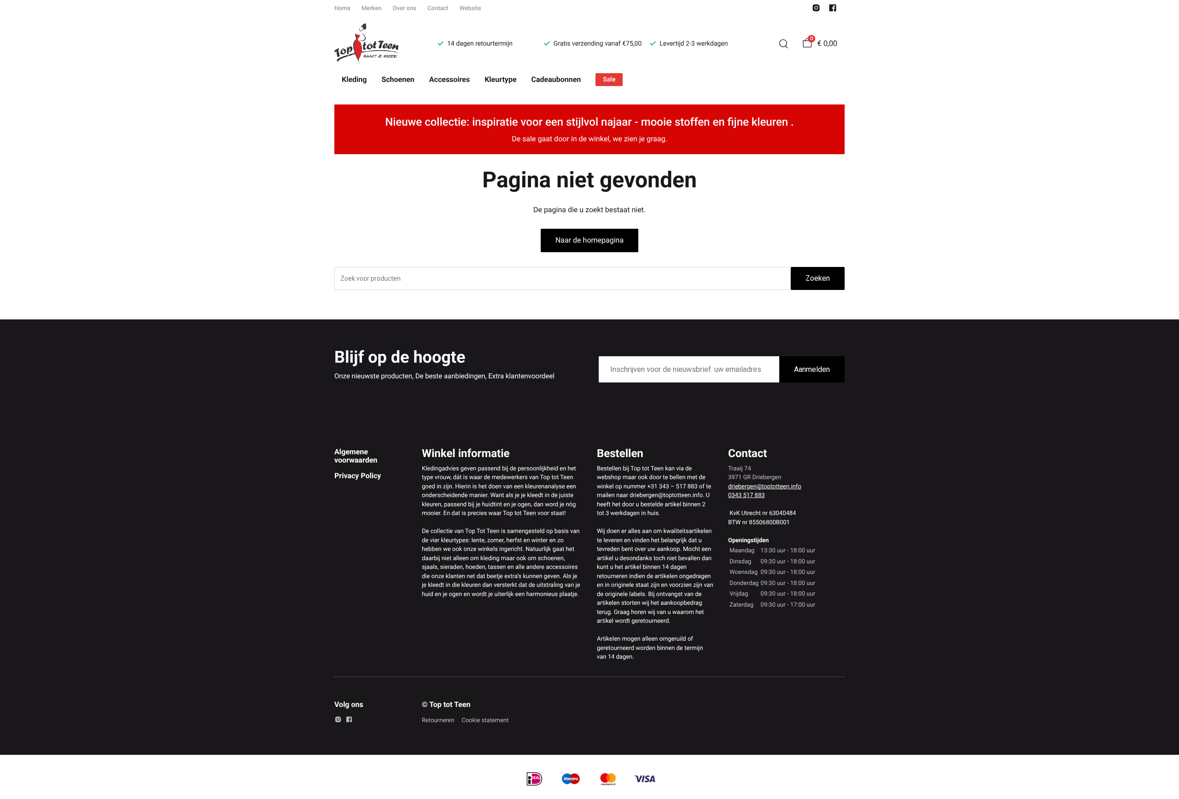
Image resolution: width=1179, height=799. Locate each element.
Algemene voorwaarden (355, 455)
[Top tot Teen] (374, 43)
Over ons (404, 8)
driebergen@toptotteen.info (764, 486)
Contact (438, 8)
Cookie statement (484, 720)
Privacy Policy (357, 475)
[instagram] (816, 10)
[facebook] (832, 10)
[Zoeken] (783, 44)
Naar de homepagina (589, 240)
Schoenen (397, 79)
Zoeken (817, 278)
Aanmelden (812, 369)
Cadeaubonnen (556, 79)
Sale (609, 79)
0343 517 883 (746, 495)
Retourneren (438, 720)
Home (342, 8)
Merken (372, 8)
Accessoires (449, 79)
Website (470, 8)
